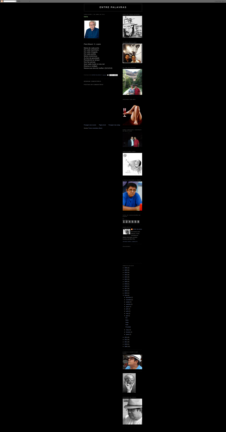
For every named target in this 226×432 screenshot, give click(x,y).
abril (127, 315)
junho (127, 311)
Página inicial (102, 125)
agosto (128, 306)
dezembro (128, 297)
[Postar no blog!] (112, 75)
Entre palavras (113, 7)
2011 (126, 342)
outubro (128, 302)
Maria (127, 320)
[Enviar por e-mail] (110, 75)
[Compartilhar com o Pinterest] (117, 75)
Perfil (127, 324)
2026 (126, 267)
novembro (128, 299)
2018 (126, 286)
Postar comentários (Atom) (95, 128)
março (128, 329)
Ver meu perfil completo (130, 241)
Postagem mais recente (90, 125)
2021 (126, 279)
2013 (126, 337)
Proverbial (128, 327)
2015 (126, 293)
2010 (126, 344)
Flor (126, 317)
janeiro (128, 334)
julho (127, 309)
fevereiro (128, 332)
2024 (126, 272)
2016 (126, 290)
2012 (126, 339)
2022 (126, 277)
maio (127, 313)
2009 (126, 346)
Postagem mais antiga (114, 125)
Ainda (127, 322)
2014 (126, 295)
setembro (128, 304)
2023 (126, 274)
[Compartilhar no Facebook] (115, 75)
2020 (126, 281)
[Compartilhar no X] (113, 75)
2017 (126, 288)
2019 (126, 284)
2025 (126, 270)
